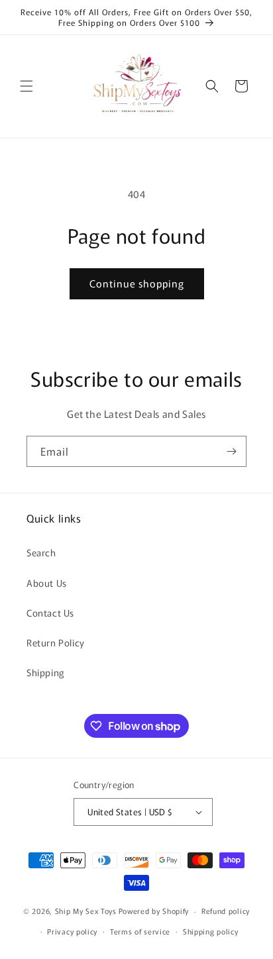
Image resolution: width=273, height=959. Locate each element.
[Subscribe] (231, 451)
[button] (26, 86)
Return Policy (56, 642)
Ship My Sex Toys (86, 910)
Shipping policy (211, 931)
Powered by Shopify (154, 910)
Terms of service (140, 931)
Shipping (46, 672)
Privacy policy (72, 931)
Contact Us (50, 612)
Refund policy (225, 910)
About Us (47, 582)
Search (41, 552)
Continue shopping (136, 283)
